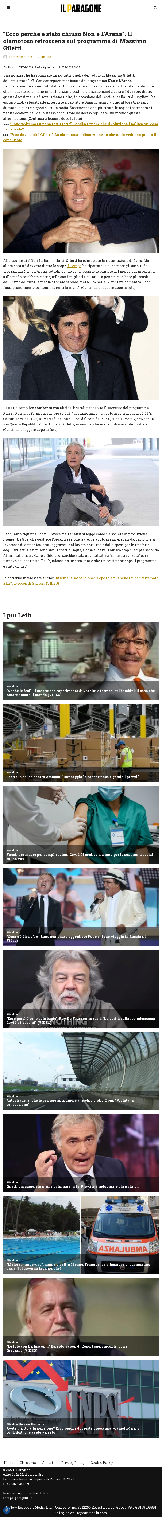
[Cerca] (155, 7)
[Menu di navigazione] (8, 7)
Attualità (44, 57)
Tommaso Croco (21, 57)
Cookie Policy (101, 1462)
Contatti (48, 1462)
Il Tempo (74, 266)
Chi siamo (28, 1462)
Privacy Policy (73, 1462)
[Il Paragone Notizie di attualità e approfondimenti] (81, 7)
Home (9, 1462)
